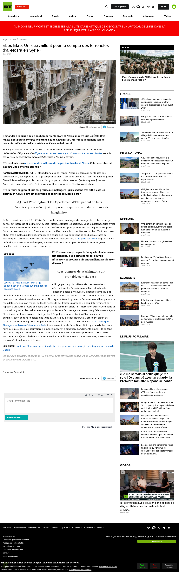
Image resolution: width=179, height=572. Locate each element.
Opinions (108, 16)
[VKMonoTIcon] (133, 6)
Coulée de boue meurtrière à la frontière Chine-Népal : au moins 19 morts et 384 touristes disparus (157, 161)
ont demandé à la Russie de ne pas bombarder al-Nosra (56, 163)
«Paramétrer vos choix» (108, 567)
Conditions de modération (13, 550)
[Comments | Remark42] (59, 411)
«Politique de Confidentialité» (80, 570)
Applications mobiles (11, 556)
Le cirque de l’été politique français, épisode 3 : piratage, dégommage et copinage (157, 260)
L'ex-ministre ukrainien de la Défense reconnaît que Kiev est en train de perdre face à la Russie (157, 434)
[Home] (7, 6)
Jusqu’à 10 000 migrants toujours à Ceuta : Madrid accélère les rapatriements (157, 176)
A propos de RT (9, 536)
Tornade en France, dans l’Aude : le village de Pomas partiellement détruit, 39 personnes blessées (157, 135)
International (36, 16)
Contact (6, 553)
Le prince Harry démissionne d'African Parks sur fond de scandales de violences (154, 392)
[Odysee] (138, 6)
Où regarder (120, 6)
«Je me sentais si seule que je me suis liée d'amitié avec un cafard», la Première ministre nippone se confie (146, 377)
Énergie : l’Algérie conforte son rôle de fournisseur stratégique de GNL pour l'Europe (157, 319)
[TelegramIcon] (148, 6)
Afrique (72, 16)
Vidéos (167, 16)
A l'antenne (148, 16)
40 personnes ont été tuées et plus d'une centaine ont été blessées (68, 153)
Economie (128, 16)
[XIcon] (143, 6)
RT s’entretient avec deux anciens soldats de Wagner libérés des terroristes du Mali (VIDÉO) (147, 506)
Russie (55, 16)
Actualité (12, 16)
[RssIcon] (153, 6)
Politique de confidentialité (13, 543)
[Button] (174, 6)
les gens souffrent (87, 238)
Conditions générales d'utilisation (16, 540)
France (90, 16)
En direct (21, 7)
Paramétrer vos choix (11, 546)
